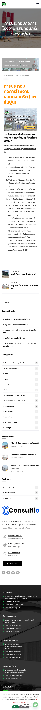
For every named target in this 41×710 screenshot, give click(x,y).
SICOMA (21, 384)
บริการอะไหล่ (21, 411)
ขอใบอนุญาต (9, 61)
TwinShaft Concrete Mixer (21, 400)
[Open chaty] (35, 704)
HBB (21, 373)
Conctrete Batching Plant (21, 363)
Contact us (14, 563)
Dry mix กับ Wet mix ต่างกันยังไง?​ (16, 324)
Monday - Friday (14, 552)
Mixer (21, 390)
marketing (25, 75)
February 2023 (21, 487)
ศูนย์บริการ (21, 417)
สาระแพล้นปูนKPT (25, 61)
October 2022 (21, 492)
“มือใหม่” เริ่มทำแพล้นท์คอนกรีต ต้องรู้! (17, 319)
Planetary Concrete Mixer (21, 395)
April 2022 (21, 498)
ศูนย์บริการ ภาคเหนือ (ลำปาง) (23, 274)
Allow (15, 707)
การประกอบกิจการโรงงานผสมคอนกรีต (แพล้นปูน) (19, 331)
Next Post (14, 282)
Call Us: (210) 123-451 (16, 544)
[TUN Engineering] (4, 4)
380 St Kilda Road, (15, 535)
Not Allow (24, 707)
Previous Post (15, 271)
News (21, 379)
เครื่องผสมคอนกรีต (11, 66)
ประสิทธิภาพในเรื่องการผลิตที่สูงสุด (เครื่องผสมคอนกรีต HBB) (20, 344)
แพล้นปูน (26, 66)
